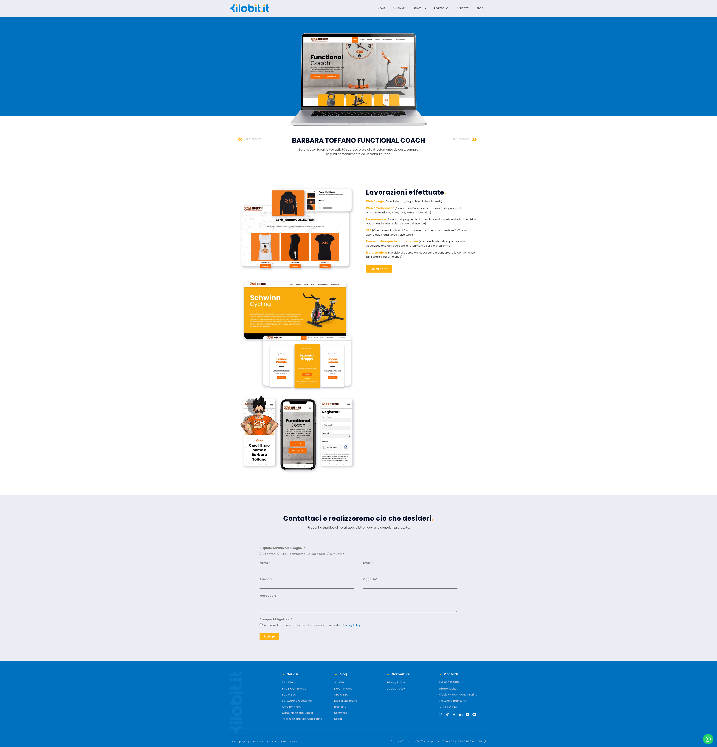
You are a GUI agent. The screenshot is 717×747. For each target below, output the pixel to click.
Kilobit (253, 741)
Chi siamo (399, 8)
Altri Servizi (337, 554)
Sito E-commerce (293, 554)
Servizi (418, 8)
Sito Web (269, 554)
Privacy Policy (352, 625)
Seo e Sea (318, 554)
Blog (480, 8)
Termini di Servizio (468, 741)
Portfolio (441, 8)
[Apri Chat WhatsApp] (708, 739)
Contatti (462, 8)
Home (381, 8)
